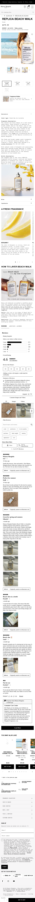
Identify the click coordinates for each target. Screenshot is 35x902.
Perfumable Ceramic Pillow (7, 753)
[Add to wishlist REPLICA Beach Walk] (32, 34)
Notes (2, 200)
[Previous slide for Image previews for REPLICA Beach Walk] (5, 70)
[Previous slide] (1, 2)
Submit (4, 866)
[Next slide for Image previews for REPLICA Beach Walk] (29, 70)
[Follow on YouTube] (14, 881)
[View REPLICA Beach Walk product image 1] (10, 70)
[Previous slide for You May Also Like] (2, 771)
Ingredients (4, 203)
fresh (14, 133)
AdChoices (9, 891)
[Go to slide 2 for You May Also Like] (11, 772)
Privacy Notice (11, 861)
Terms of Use (25, 858)
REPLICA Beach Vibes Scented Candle (22, 753)
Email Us (7, 875)
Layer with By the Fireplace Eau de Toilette (15, 308)
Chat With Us (28, 875)
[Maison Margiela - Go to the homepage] (6, 7)
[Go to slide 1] (15, 262)
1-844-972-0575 (18, 875)
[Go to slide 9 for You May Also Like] (26, 772)
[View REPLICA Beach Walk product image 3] (25, 70)
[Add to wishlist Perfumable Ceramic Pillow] (12, 740)
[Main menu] (32, 7)
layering (22, 320)
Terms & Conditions (21, 894)
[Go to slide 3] (20, 262)
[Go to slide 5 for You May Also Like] (17, 772)
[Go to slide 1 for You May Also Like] (9, 772)
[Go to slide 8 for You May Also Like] (24, 772)
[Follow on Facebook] (2, 881)
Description (4, 114)
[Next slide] (34, 2)
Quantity (3, 898)
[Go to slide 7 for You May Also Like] (22, 772)
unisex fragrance (6, 144)
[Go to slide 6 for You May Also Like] (20, 772)
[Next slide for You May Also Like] (32, 771)
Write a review (18, 28)
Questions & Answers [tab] (15, 326)
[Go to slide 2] (17, 262)
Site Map (30, 894)
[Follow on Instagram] (8, 881)
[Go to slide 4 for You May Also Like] (15, 772)
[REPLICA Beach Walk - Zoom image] (17, 48)
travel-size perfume (18, 164)
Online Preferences (8, 894)
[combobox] (16, 12)
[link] (28, 7)
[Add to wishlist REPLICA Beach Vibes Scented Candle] (27, 740)
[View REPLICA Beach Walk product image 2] (17, 70)
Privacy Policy (21, 891)
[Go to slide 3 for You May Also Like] (13, 772)
